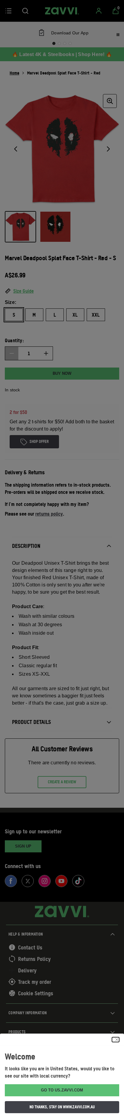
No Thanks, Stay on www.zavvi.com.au (62, 1106)
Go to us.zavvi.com (62, 1090)
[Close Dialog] (115, 1039)
